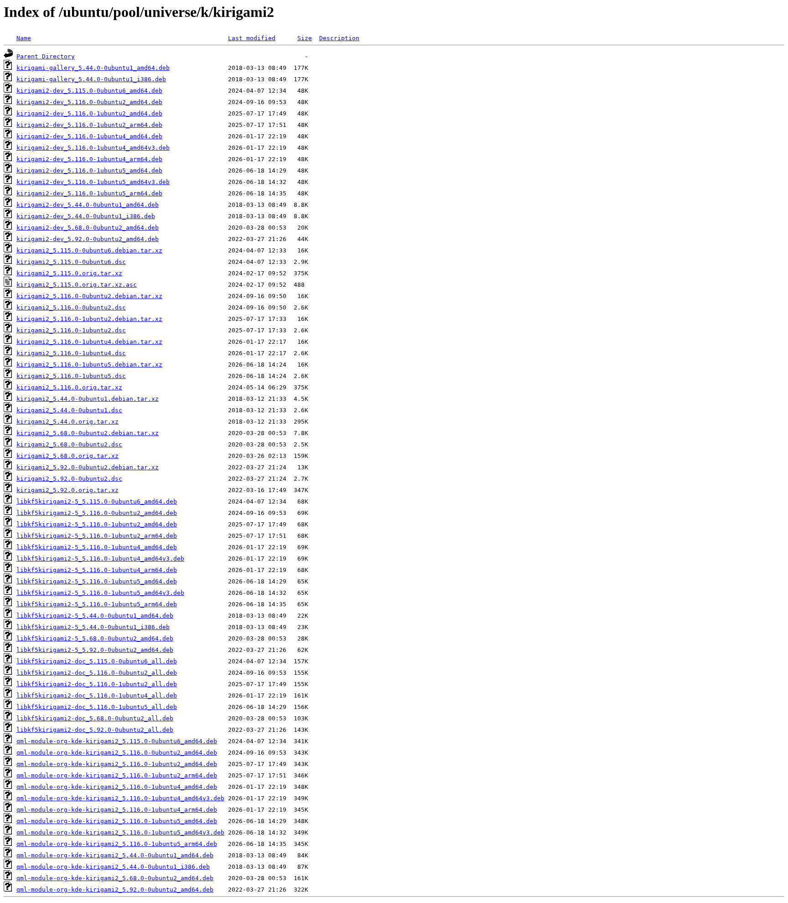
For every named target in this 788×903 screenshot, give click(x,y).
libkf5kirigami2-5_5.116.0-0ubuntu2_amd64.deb (96, 512)
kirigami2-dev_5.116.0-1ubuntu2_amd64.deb (89, 113)
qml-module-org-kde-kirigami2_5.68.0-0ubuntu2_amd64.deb (114, 878)
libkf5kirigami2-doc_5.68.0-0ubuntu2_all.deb (94, 718)
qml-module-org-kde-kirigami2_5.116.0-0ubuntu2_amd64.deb (116, 752)
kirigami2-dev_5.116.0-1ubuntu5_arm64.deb (89, 193)
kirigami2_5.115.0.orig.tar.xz (69, 273)
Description (339, 38)
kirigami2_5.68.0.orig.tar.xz (67, 455)
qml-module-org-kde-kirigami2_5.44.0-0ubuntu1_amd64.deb (114, 855)
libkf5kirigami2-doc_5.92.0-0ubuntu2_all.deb (94, 729)
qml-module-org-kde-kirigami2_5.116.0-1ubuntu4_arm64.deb (116, 809)
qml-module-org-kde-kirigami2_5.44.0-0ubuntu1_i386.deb (113, 866)
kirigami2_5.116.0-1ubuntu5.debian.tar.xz (89, 364)
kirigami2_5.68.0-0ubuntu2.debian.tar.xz (87, 433)
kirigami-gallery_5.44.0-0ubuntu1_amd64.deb (93, 67)
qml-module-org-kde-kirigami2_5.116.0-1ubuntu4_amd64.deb (116, 786)
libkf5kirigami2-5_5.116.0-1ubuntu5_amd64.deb (96, 581)
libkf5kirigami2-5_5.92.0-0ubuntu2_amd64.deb (94, 649)
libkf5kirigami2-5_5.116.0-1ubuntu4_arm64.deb (96, 570)
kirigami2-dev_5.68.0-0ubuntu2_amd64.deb (87, 227)
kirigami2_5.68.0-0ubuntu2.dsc (69, 444)
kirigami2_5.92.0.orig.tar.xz (67, 490)
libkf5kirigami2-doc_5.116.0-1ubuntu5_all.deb (96, 707)
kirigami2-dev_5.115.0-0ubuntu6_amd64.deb (89, 90)
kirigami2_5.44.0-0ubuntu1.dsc (69, 410)
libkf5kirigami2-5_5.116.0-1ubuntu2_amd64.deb (96, 524)
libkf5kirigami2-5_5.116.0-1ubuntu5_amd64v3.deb (100, 592)
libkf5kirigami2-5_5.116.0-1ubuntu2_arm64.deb (96, 535)
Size (304, 38)
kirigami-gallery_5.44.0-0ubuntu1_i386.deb (91, 79)
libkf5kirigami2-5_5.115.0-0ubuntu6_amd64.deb (96, 501)
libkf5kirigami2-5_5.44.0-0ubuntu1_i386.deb (93, 627)
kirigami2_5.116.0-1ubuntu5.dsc (71, 376)
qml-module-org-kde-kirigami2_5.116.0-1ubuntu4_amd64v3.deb (120, 798)
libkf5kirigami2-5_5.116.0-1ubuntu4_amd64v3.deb (100, 558)
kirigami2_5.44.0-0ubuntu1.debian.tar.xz (87, 398)
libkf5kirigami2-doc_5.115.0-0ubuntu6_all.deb (96, 661)
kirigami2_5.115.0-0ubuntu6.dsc (71, 261)
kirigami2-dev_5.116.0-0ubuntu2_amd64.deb (89, 102)
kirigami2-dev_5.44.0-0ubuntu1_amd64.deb (87, 204)
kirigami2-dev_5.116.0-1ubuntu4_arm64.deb (89, 159)
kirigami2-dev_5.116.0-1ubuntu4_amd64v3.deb (93, 147)
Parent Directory (45, 56)
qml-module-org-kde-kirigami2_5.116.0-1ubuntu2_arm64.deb (116, 775)
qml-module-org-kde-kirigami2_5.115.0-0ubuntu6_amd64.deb (116, 741)
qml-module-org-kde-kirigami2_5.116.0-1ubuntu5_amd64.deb (116, 821)
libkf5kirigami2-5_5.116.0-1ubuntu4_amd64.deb (96, 547)
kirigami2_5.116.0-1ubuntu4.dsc (71, 353)
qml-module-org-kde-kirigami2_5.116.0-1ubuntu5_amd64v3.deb (120, 832)
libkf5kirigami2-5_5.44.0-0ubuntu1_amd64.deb (94, 615)
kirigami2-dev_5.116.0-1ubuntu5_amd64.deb (89, 170)
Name (23, 38)
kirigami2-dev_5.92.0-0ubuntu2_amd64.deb (87, 239)
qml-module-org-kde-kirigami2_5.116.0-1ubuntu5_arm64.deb (116, 843)
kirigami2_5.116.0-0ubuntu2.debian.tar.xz (89, 296)
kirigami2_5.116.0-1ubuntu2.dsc (71, 330)
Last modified (251, 38)
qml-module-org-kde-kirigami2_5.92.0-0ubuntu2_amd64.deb (114, 889)
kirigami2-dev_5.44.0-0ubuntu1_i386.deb (85, 216)
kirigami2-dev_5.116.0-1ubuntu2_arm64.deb (89, 124)
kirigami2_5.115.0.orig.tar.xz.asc (76, 284)
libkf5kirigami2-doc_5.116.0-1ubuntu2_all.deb (96, 684)
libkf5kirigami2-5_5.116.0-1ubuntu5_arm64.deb (96, 604)
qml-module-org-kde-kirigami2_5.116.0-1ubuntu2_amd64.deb (116, 764)
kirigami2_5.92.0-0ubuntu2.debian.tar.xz (87, 467)
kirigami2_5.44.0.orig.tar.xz (67, 421)
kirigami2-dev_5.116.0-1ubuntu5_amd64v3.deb (93, 181)
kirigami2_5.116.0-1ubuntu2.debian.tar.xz (89, 318)
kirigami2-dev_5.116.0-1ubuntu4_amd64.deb (89, 136)
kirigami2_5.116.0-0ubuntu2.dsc (71, 307)
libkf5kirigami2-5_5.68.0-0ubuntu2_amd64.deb (94, 638)
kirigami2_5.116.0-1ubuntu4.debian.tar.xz (89, 341)
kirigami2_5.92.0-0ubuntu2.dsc (69, 478)
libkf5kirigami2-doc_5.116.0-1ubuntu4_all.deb (96, 695)
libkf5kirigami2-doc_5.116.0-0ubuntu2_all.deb (96, 672)
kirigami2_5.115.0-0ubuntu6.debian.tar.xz (89, 250)
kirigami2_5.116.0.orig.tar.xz (69, 387)
